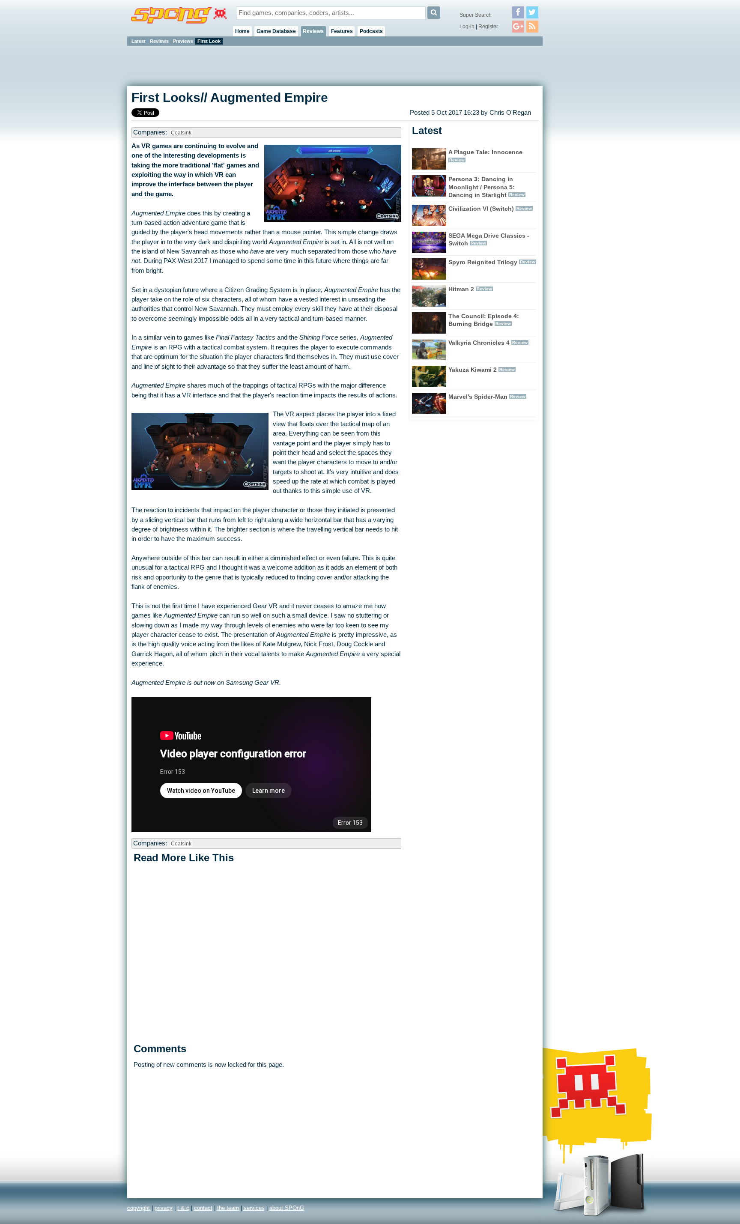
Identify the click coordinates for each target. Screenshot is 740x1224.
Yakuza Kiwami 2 (472, 369)
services (254, 1208)
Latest (138, 41)
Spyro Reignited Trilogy (482, 262)
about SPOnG (286, 1208)
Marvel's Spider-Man (477, 396)
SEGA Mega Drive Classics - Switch (488, 239)
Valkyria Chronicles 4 (479, 342)
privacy (164, 1208)
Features (342, 31)
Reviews (313, 31)
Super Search (476, 15)
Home (242, 31)
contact (203, 1208)
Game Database (276, 31)
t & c (183, 1208)
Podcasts (371, 31)
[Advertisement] (581, 175)
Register (488, 27)
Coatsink (181, 133)
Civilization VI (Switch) (481, 208)
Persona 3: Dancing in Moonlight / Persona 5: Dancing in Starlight (481, 187)
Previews (183, 41)
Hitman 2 (461, 289)
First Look (209, 41)
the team (228, 1208)
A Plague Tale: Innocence (485, 152)
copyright (138, 1208)
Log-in (467, 27)
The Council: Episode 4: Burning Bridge (483, 320)
